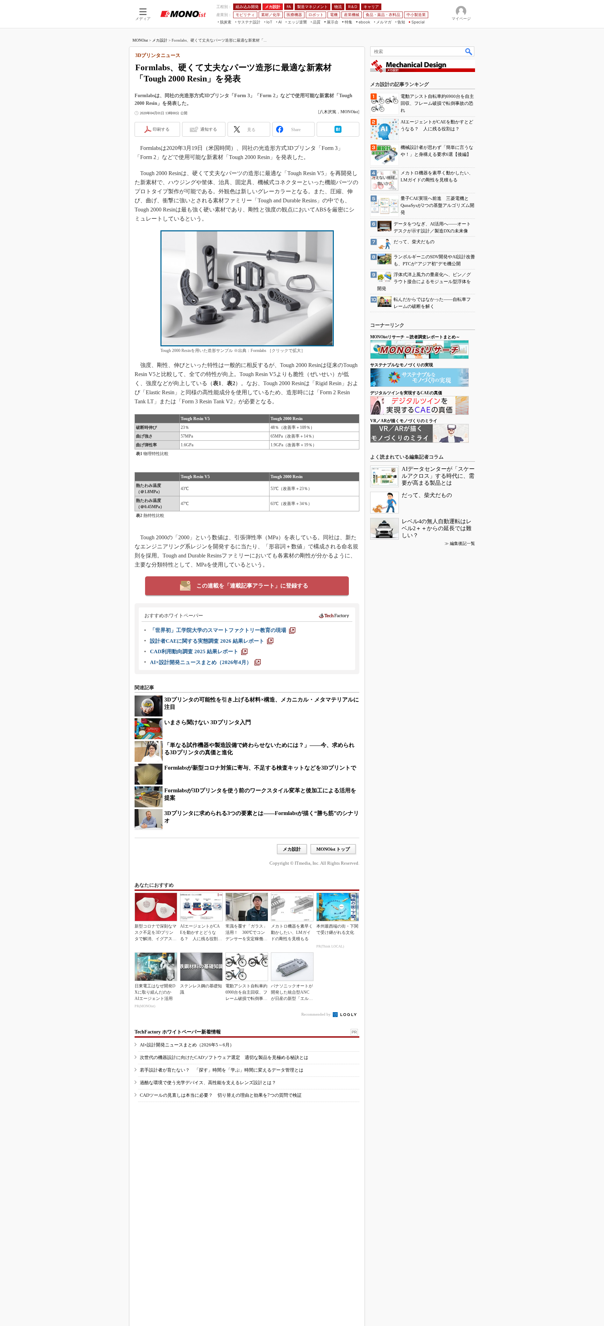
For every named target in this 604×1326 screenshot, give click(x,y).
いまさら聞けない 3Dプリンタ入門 (207, 722)
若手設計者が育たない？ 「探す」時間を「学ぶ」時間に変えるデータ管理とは (221, 1070)
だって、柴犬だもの (427, 495)
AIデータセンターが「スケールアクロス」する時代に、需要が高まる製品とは (438, 476)
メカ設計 (159, 40)
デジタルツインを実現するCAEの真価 (406, 392)
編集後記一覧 (462, 543)
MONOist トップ (333, 849)
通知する (208, 129)
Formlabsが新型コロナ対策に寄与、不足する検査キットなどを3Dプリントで (260, 768)
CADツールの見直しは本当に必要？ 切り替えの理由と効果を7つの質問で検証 (221, 1095)
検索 (469, 51)
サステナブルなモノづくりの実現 (401, 364)
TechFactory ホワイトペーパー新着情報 (178, 1032)
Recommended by (316, 1014)
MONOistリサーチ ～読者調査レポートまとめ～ (415, 336)
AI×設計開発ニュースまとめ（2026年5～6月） (187, 1044)
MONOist (140, 40)
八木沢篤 (327, 111)
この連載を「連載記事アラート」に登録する (252, 586)
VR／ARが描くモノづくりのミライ (403, 420)
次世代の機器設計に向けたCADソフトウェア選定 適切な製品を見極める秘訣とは (224, 1057)
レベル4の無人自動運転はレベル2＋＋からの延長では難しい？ (437, 528)
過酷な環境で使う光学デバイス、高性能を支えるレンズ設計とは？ (208, 1082)
